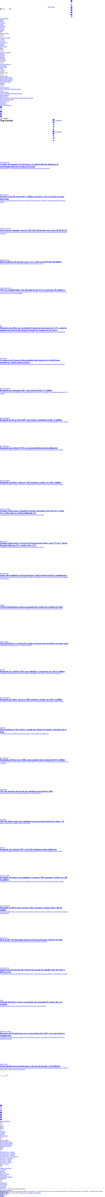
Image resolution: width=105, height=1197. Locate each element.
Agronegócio (3, 65)
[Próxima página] (7, 1075)
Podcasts (2, 83)
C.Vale (2, 90)
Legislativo (3, 60)
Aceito (2, 1194)
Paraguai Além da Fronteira (7, 99)
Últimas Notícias (4, 18)
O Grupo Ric (3, 1185)
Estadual (2, 57)
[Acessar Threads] (71, 6)
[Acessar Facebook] (71, 10)
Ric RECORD (4, 76)
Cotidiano (2, 1133)
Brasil (1, 48)
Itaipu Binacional (4, 95)
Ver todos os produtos (5, 105)
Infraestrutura (3, 67)
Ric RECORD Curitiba (6, 77)
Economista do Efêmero (6, 1177)
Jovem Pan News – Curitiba (7, 1152)
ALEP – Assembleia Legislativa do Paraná (11, 93)
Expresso (2, 1171)
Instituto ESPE (4, 96)
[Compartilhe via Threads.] (53, 125)
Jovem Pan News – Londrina (7, 1153)
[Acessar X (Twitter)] (71, 3)
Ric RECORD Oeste (5, 82)
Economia (2, 23)
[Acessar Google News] (71, 15)
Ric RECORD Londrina (6, 79)
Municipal (2, 58)
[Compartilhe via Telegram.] (53, 127)
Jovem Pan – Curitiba (5, 1161)
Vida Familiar (3, 1175)
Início (1, 118)
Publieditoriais (3, 104)
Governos (2, 55)
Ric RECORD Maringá (6, 80)
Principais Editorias (5, 1121)
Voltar (1, 36)
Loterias (2, 28)
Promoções (3, 102)
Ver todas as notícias (5, 38)
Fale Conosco (3, 1184)
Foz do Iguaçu (3, 42)
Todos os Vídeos (4, 1140)
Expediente (3, 1187)
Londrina (2, 43)
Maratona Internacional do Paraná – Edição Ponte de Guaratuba (16, 98)
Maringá (2, 45)
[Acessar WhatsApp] (71, 1)
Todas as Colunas (4, 1163)
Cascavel (2, 40)
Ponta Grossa (3, 46)
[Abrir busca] (10, 9)
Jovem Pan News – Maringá (7, 1155)
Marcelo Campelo (4, 1174)
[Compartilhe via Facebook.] (53, 122)
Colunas (2, 30)
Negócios (2, 26)
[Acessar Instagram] (71, 8)
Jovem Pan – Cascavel (6, 1162)
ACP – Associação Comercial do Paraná (10, 89)
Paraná (2, 20)
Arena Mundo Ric (4, 87)
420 (6, 1075)
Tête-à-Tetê (3, 1172)
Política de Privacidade (6, 1190)
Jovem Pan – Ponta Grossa (7, 1158)
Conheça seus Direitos (6, 1168)
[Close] (1, 32)
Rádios (2, 1147)
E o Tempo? (3, 1169)
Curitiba (2, 39)
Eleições (2, 54)
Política (2, 21)
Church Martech (4, 92)
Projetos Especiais (4, 101)
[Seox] (2, 1196)
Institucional (3, 1178)
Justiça (1, 24)
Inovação (2, 27)
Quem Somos (3, 1183)
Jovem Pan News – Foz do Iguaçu (9, 1156)
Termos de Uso (24, 1192)
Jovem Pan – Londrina (6, 1159)
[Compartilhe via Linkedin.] (53, 129)
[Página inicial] (24, 1104)
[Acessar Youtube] (71, 13)
